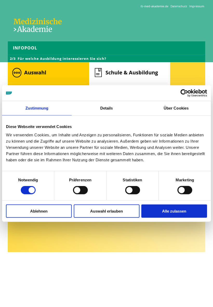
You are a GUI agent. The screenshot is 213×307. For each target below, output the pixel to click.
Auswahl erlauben (106, 211)
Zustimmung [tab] (37, 108)
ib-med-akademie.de (154, 6)
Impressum (196, 6)
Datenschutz (178, 6)
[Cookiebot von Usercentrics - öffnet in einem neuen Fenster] (184, 93)
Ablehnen (39, 211)
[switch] (80, 190)
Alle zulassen (174, 211)
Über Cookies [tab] (176, 108)
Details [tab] (106, 108)
